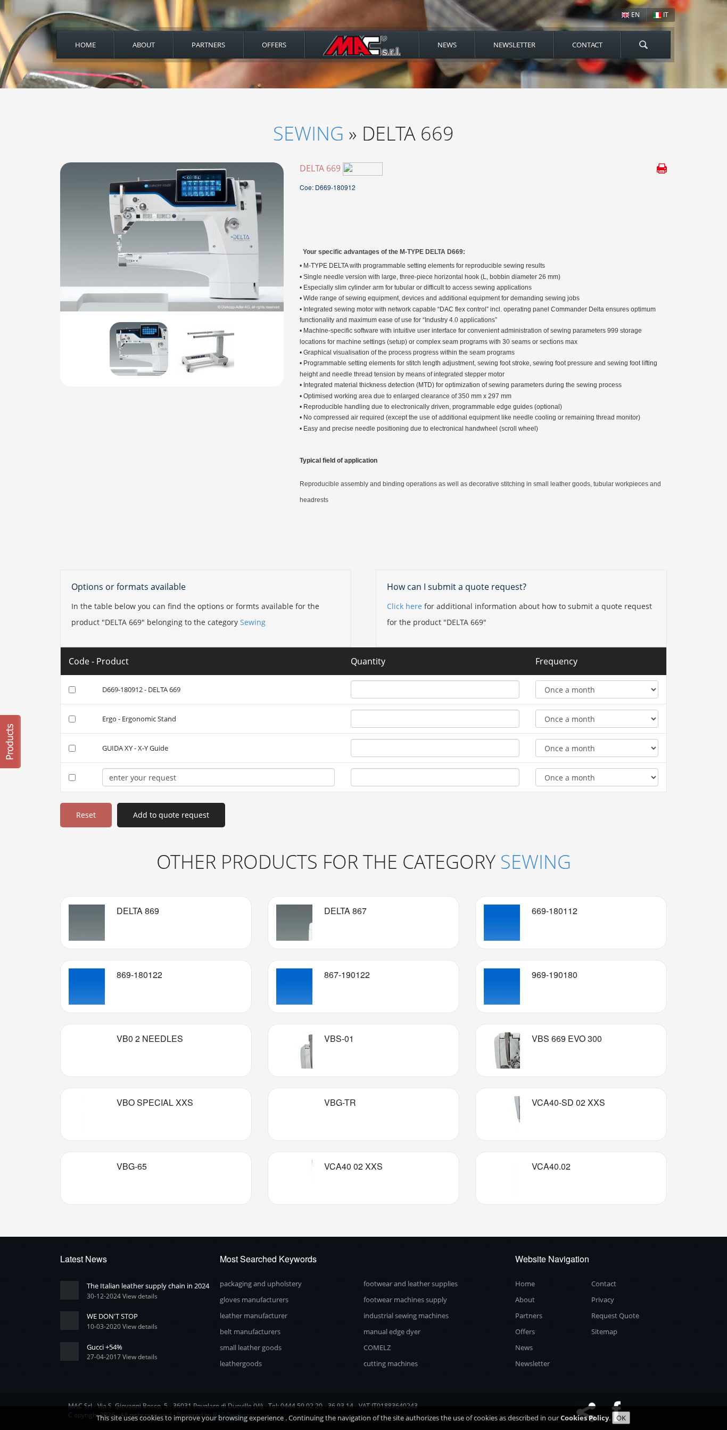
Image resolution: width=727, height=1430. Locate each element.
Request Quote (615, 1315)
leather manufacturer (253, 1315)
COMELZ (377, 1347)
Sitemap (604, 1331)
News (447, 45)
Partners (208, 45)
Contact (587, 45)
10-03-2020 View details (122, 1326)
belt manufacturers (250, 1331)
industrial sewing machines (406, 1315)
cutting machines (390, 1363)
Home (85, 45)
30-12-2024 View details (122, 1296)
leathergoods (241, 1363)
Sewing (308, 133)
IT (665, 14)
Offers (274, 45)
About (144, 45)
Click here (404, 606)
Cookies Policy (584, 1418)
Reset (86, 815)
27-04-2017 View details (122, 1356)
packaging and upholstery (261, 1283)
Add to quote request (171, 815)
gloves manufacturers (254, 1299)
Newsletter (514, 45)
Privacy (602, 1299)
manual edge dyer (391, 1331)
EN (635, 14)
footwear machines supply (405, 1299)
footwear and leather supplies (410, 1283)
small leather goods (251, 1347)
